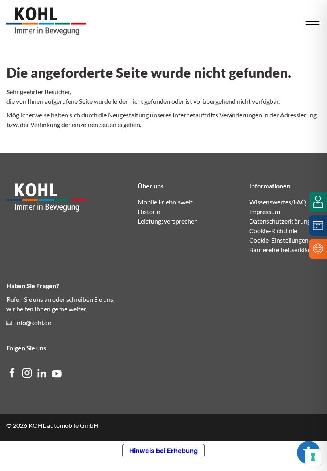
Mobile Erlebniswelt (165, 202)
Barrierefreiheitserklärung (285, 249)
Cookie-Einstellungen (279, 240)
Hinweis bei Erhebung (163, 451)
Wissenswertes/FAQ (277, 202)
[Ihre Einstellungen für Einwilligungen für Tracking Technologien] (313, 457)
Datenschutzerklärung (280, 221)
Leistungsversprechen (168, 221)
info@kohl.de (33, 322)
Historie (149, 211)
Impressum (264, 211)
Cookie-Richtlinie (273, 230)
